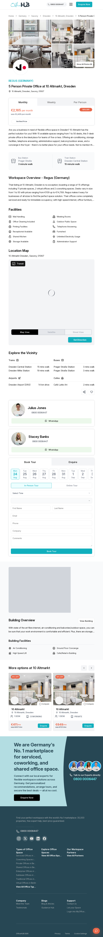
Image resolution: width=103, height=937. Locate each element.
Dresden (47, 16)
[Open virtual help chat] (96, 931)
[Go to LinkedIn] (38, 838)
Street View (78, 332)
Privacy (57, 934)
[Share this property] (84, 392)
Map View (25, 332)
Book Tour (51, 551)
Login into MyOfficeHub (77, 911)
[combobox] (51, 493)
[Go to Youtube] (31, 838)
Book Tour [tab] (30, 462)
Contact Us (72, 904)
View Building (86, 621)
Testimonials (21, 907)
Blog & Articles (47, 904)
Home (11, 16)
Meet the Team (22, 904)
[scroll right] (91, 668)
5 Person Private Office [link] (88, 16)
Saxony (34, 16)
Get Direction (79, 340)
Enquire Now (84, 4)
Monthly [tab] (23, 102)
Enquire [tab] (73, 462)
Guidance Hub (47, 907)
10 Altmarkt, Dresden (64, 16)
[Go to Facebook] (44, 838)
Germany (23, 16)
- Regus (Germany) (55, 178)
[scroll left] (84, 668)
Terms (67, 934)
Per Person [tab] (80, 102)
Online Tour (71, 485)
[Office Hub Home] (20, 4)
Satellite (51, 332)
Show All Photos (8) (84, 64)
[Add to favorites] (91, 392)
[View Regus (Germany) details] (20, 67)
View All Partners (75, 855)
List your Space (74, 907)
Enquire (43, 726)
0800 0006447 (39, 412)
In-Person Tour (31, 485)
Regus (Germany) (21, 80)
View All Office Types (26, 887)
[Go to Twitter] (25, 838)
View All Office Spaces (51, 855)
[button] (51, 44)
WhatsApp (53, 421)
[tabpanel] (51, 112)
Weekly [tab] (51, 102)
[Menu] (71, 4)
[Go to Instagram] (18, 838)
